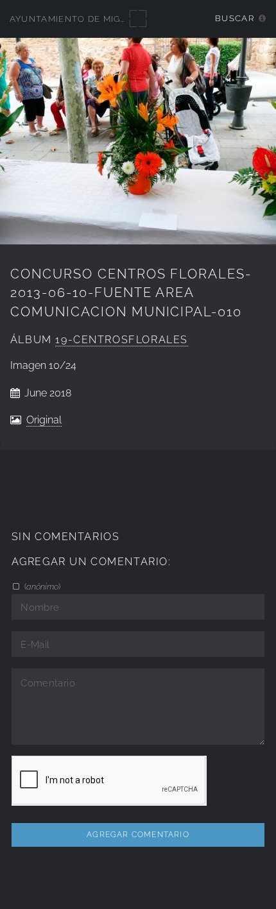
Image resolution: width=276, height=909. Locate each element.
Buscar (234, 18)
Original (44, 420)
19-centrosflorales (121, 340)
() (41, 586)
